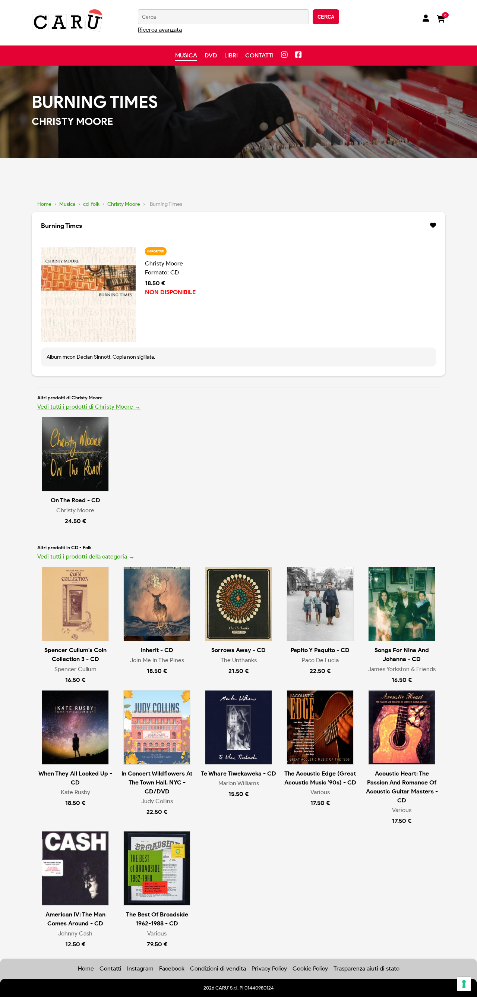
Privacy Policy (269, 968)
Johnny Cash (75, 933)
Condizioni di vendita (218, 968)
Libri (231, 55)
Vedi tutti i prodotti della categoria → (86, 556)
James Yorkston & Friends (402, 669)
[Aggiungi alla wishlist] (433, 225)
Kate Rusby (75, 792)
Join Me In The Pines (157, 660)
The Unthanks (239, 660)
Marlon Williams (238, 783)
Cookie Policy (310, 968)
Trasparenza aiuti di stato (366, 968)
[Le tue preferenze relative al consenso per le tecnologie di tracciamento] (464, 984)
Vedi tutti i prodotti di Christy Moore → (88, 406)
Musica (186, 55)
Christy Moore (123, 204)
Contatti (259, 55)
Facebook (171, 968)
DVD (211, 55)
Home (44, 204)
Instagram (140, 968)
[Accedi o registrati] (426, 19)
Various (320, 792)
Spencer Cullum (75, 669)
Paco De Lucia (320, 660)
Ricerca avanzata (160, 29)
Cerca (326, 17)
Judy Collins (157, 801)
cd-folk (91, 204)
